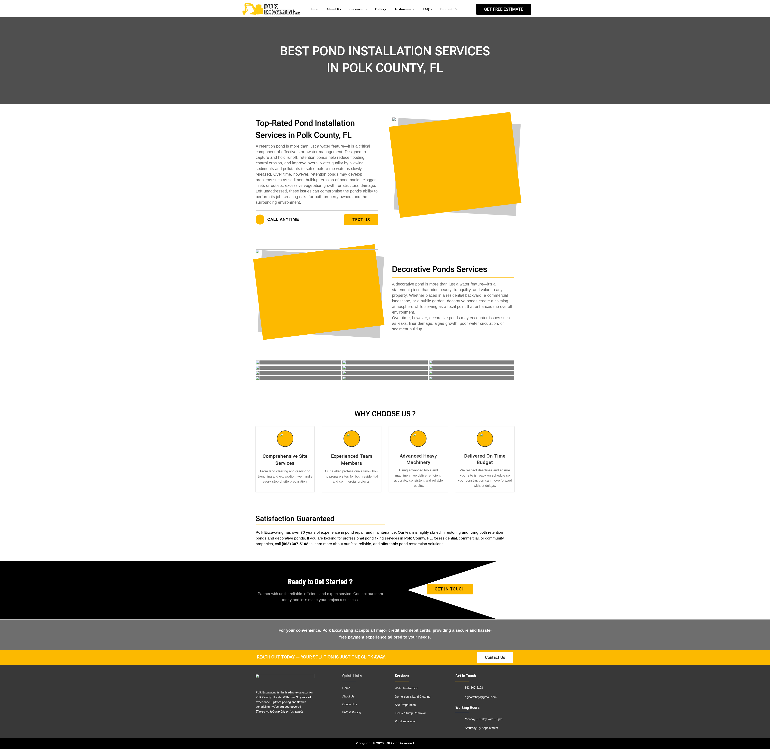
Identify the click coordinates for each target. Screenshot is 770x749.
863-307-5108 (474, 687)
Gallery (380, 9)
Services (356, 9)
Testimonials (404, 9)
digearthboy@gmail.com (481, 697)
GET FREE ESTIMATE (503, 9)
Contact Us (449, 9)
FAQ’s (427, 9)
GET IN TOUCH (450, 589)
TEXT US (361, 219)
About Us (334, 9)
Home (314, 9)
